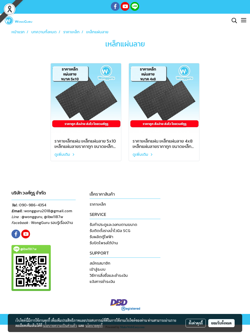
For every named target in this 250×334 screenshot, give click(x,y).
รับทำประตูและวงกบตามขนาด (113, 224)
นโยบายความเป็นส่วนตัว (60, 325)
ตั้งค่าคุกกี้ (196, 323)
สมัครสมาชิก (100, 263)
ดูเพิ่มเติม (62, 154)
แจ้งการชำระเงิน (102, 281)
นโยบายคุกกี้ (94, 325)
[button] (233, 20)
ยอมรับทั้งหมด (221, 323)
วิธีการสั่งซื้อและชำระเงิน (109, 275)
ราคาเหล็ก (98, 204)
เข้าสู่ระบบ (97, 269)
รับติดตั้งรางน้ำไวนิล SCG (110, 231)
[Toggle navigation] (243, 20)
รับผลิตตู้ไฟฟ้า (101, 237)
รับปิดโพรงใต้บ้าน (104, 243)
